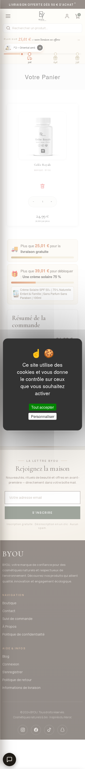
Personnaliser (42, 416)
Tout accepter (42, 407)
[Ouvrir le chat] (9, 759)
